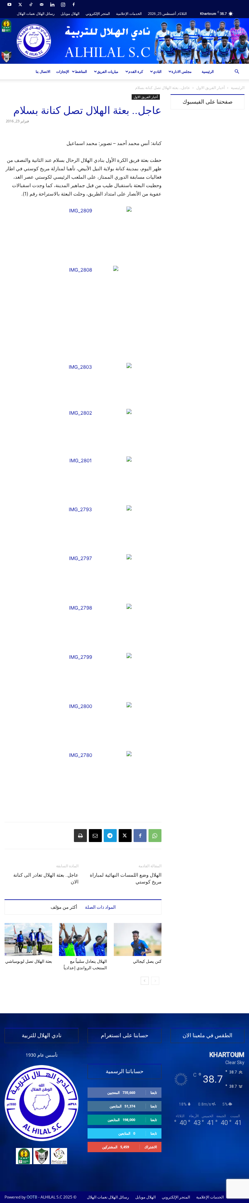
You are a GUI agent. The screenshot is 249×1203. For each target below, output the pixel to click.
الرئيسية (208, 71)
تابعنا (153, 1092)
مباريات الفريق (107, 71)
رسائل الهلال (45, 13)
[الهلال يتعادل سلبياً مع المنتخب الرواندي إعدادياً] (83, 939)
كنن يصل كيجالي (147, 961)
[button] (236, 72)
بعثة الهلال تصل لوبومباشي (28, 961)
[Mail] (41, 4)
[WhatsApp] (154, 835)
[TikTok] (31, 4)
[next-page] (145, 981)
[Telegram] (110, 835)
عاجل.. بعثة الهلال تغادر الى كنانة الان (45, 878)
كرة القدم (135, 71)
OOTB (32, 1197)
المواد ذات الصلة (100, 907)
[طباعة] (80, 835)
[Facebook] (73, 4)
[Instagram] (63, 4)
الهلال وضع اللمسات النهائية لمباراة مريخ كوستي (125, 878)
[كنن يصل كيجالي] (137, 939)
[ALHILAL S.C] (124, 41)
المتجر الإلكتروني (98, 13)
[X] (20, 4)
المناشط (81, 71)
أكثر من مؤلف (64, 907)
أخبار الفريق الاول (210, 87)
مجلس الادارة (182, 71)
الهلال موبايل (70, 13)
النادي (157, 71)
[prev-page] (155, 981)
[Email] (95, 835)
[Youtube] (9, 4)
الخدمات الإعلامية (129, 13)
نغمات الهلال (26, 13)
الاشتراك (150, 1146)
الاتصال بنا (43, 71)
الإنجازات (62, 71)
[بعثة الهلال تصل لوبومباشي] (28, 939)
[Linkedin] (52, 4)
